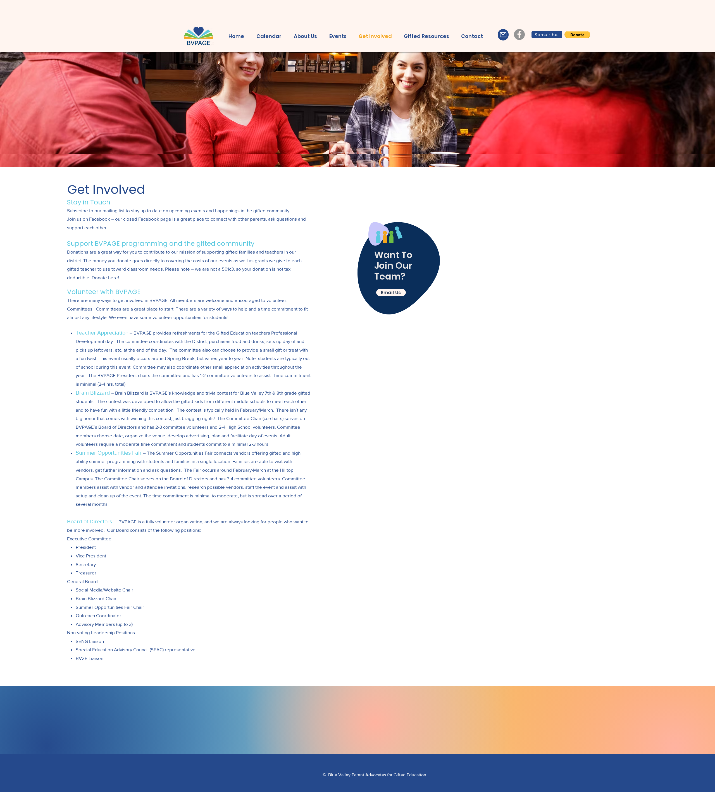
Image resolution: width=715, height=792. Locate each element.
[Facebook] (519, 34)
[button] (472, 36)
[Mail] (503, 34)
